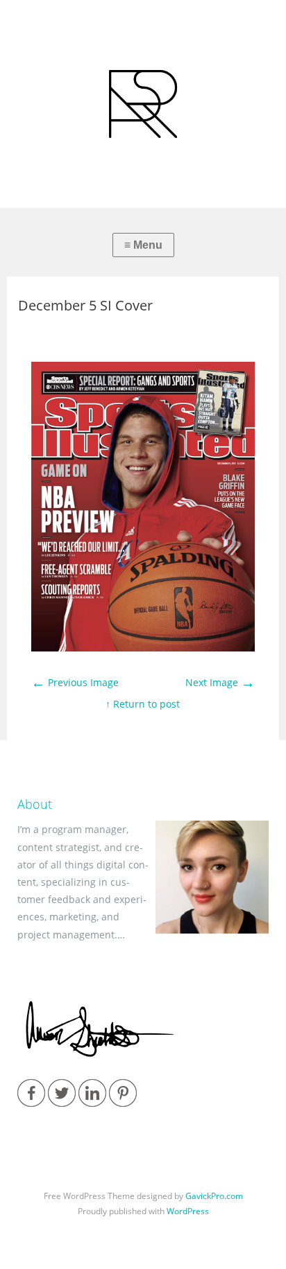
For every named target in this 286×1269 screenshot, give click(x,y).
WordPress (188, 1211)
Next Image (220, 682)
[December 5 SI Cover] (142, 647)
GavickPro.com (214, 1196)
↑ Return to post (143, 703)
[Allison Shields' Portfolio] (143, 104)
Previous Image (75, 682)
